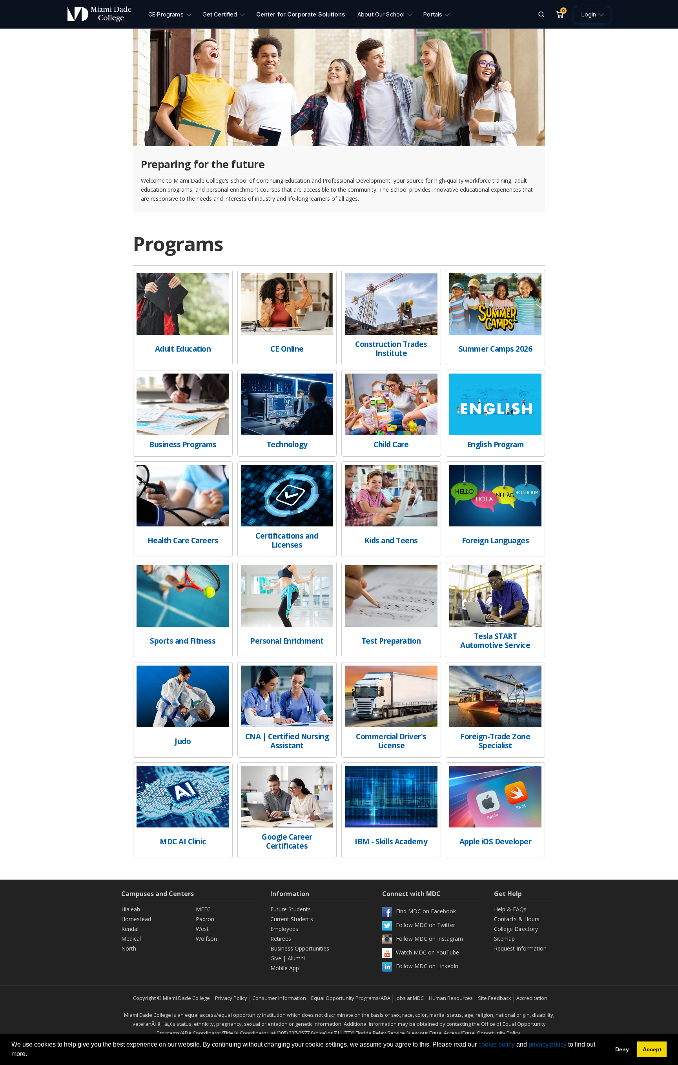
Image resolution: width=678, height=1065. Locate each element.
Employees (284, 929)
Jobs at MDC (410, 997)
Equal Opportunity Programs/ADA (350, 997)
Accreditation (531, 997)
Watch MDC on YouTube (427, 952)
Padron (205, 919)
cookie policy (496, 1044)
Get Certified (219, 14)
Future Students (290, 909)
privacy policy (548, 1044)
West (202, 929)
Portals (432, 14)
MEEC (203, 909)
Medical (131, 938)
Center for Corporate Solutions (300, 14)
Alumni (296, 958)
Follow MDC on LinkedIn (427, 966)
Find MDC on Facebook (426, 911)
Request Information (520, 948)
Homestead (136, 919)
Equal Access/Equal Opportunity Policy (474, 1032)
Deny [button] (622, 1049)
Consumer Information (279, 997)
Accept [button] (652, 1049)
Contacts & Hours (516, 919)
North (128, 948)
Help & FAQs (510, 909)
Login (588, 14)
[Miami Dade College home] (99, 14)
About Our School (381, 14)
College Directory (516, 929)
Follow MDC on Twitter (425, 925)
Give (275, 958)
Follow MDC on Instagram (429, 938)
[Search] (541, 14)
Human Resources (451, 997)
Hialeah (130, 909)
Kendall (130, 929)
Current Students (291, 919)
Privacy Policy (231, 997)
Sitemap (504, 938)
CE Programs (166, 14)
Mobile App (284, 968)
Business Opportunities (299, 948)
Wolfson (206, 938)
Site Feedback (494, 997)
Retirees (280, 938)
